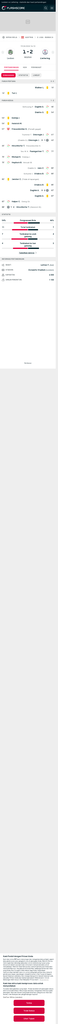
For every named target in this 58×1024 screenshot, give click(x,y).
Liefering (45, 58)
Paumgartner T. (37, 151)
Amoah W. (27, 162)
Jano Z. (40, 168)
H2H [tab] (25, 67)
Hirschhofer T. (18, 146)
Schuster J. (28, 173)
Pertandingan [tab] (11, 67)
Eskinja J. (26, 157)
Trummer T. (27, 134)
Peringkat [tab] (36, 67)
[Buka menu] (51, 8)
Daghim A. (39, 107)
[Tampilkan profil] (10, 52)
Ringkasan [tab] (8, 75)
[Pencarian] (45, 8)
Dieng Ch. (25, 201)
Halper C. (16, 201)
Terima (29, 1003)
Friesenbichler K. (33, 146)
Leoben (10, 58)
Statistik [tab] (23, 75)
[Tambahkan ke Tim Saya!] (2, 52)
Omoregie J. (38, 134)
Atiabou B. (39, 173)
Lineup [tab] (36, 75)
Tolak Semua (29, 1011)
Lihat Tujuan (29, 1018)
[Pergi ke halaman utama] (16, 8)
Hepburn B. (17, 162)
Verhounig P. (28, 107)
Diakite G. (23, 140)
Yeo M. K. (25, 151)
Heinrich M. (36, 207)
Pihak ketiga (44, 980)
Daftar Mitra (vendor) (12, 997)
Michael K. (16, 157)
